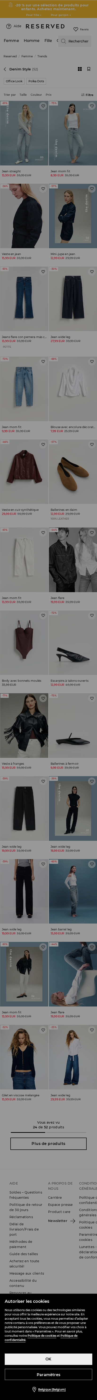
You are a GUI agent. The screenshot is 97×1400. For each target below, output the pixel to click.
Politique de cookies (42, 1335)
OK (48, 1359)
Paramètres (48, 1375)
